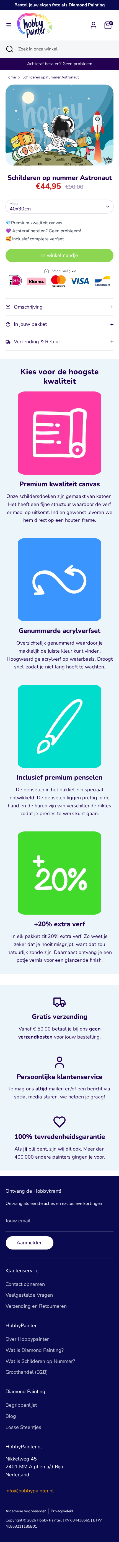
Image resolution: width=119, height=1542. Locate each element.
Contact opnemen (25, 1284)
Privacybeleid (62, 1511)
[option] (59, 125)
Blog (11, 1416)
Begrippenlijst (21, 1405)
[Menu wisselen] (8, 25)
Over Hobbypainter (27, 1339)
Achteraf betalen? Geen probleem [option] (59, 64)
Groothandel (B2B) (27, 1372)
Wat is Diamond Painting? (35, 1350)
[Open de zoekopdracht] (9, 49)
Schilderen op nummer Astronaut (50, 77)
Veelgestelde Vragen (29, 1295)
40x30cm (20, 208)
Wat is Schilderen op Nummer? (40, 1361)
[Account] (93, 23)
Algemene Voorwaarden (26, 1511)
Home (11, 77)
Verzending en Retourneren (36, 1306)
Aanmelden (30, 1242)
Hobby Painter (49, 1520)
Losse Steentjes (23, 1427)
